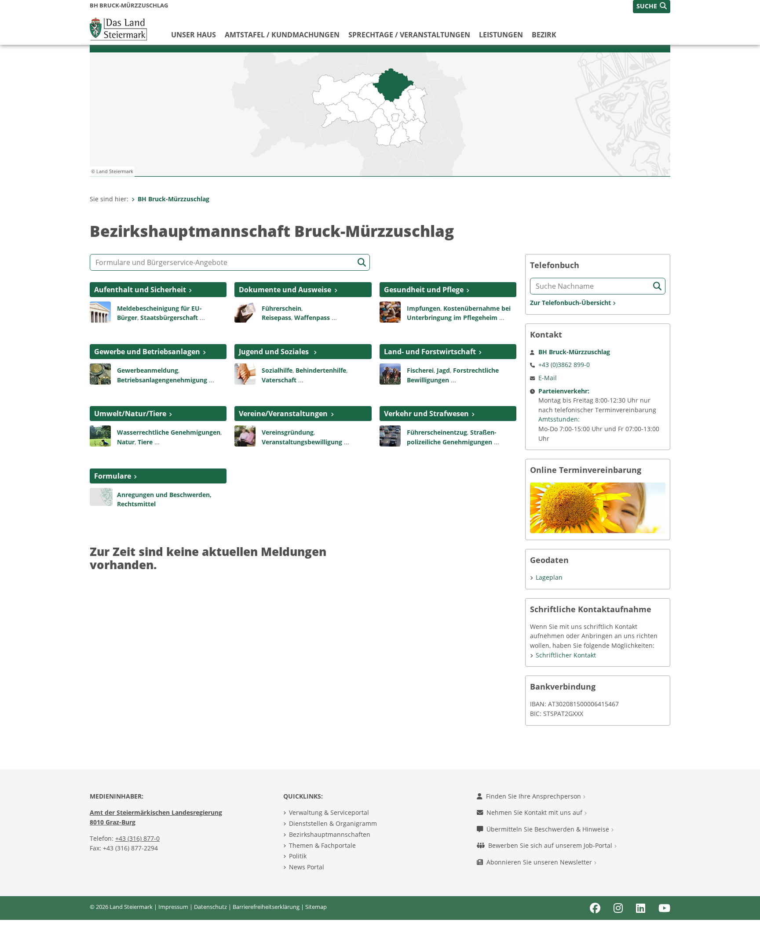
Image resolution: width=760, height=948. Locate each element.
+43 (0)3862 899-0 (564, 364)
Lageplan (549, 577)
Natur (126, 442)
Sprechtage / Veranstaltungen (409, 35)
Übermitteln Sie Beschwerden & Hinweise (548, 829)
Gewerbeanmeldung (147, 370)
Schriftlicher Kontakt (566, 655)
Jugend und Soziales (275, 351)
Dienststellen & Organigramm (333, 823)
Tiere (145, 442)
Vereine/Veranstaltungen (283, 413)
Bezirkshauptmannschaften (329, 834)
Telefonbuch (554, 265)
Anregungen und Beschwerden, (164, 494)
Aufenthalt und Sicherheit (140, 289)
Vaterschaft (279, 380)
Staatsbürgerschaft (169, 317)
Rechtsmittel (136, 504)
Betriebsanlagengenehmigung (162, 380)
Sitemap (316, 907)
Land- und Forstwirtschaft (430, 351)
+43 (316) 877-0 (137, 838)
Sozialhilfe (277, 370)
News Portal (306, 867)
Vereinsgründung (288, 432)
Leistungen (501, 35)
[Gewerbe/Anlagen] (100, 373)
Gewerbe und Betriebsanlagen (147, 351)
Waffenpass (312, 317)
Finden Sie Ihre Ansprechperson (534, 796)
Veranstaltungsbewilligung (302, 442)
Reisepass (276, 317)
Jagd (443, 370)
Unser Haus (193, 35)
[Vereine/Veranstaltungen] (245, 435)
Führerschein (281, 308)
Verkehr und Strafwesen (426, 413)
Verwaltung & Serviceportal (329, 812)
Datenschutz (210, 907)
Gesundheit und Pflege (424, 289)
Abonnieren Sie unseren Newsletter (540, 862)
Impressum (173, 907)
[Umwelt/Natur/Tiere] (100, 435)
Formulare (112, 476)
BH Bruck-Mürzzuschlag (173, 199)
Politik (298, 856)
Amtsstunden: (559, 419)
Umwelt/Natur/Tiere (130, 413)
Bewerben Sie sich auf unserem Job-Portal (551, 845)
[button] (651, 6)
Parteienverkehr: (563, 391)
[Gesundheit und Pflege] (390, 311)
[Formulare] (101, 496)
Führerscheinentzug (437, 432)
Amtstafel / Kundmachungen (282, 35)
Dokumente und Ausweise (285, 289)
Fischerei (420, 370)
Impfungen (423, 308)
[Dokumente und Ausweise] (245, 311)
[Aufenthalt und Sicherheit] (100, 311)
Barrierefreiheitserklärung (266, 907)
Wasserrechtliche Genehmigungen (168, 432)
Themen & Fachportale (322, 845)
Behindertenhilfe (321, 370)
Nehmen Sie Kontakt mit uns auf (535, 812)
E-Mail (547, 378)
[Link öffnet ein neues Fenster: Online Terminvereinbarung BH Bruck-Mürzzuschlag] (597, 507)
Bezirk (544, 35)
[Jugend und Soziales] (245, 373)
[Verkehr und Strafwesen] (390, 435)
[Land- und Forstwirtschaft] (390, 373)
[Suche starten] (361, 262)
